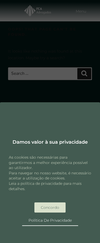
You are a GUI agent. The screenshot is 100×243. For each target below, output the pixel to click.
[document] (50, 121)
